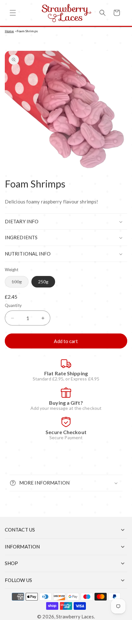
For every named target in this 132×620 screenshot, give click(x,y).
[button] (13, 13)
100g (20, 283)
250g (43, 281)
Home (9, 31)
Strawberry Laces (75, 616)
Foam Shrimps (27, 31)
